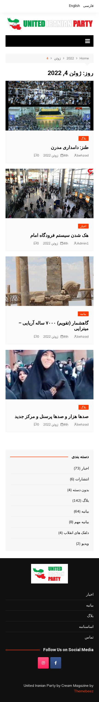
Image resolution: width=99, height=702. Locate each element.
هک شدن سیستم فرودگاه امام (59, 235)
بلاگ (83, 138)
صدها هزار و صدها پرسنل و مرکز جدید (52, 416)
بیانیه (83, 314)
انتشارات (82, 479)
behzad (83, 155)
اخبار (83, 226)
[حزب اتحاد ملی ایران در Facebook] (55, 663)
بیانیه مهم (81, 521)
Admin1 (83, 243)
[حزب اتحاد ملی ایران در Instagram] (43, 663)
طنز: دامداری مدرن (70, 147)
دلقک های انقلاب (76, 532)
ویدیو (85, 543)
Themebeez (83, 691)
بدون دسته (81, 489)
